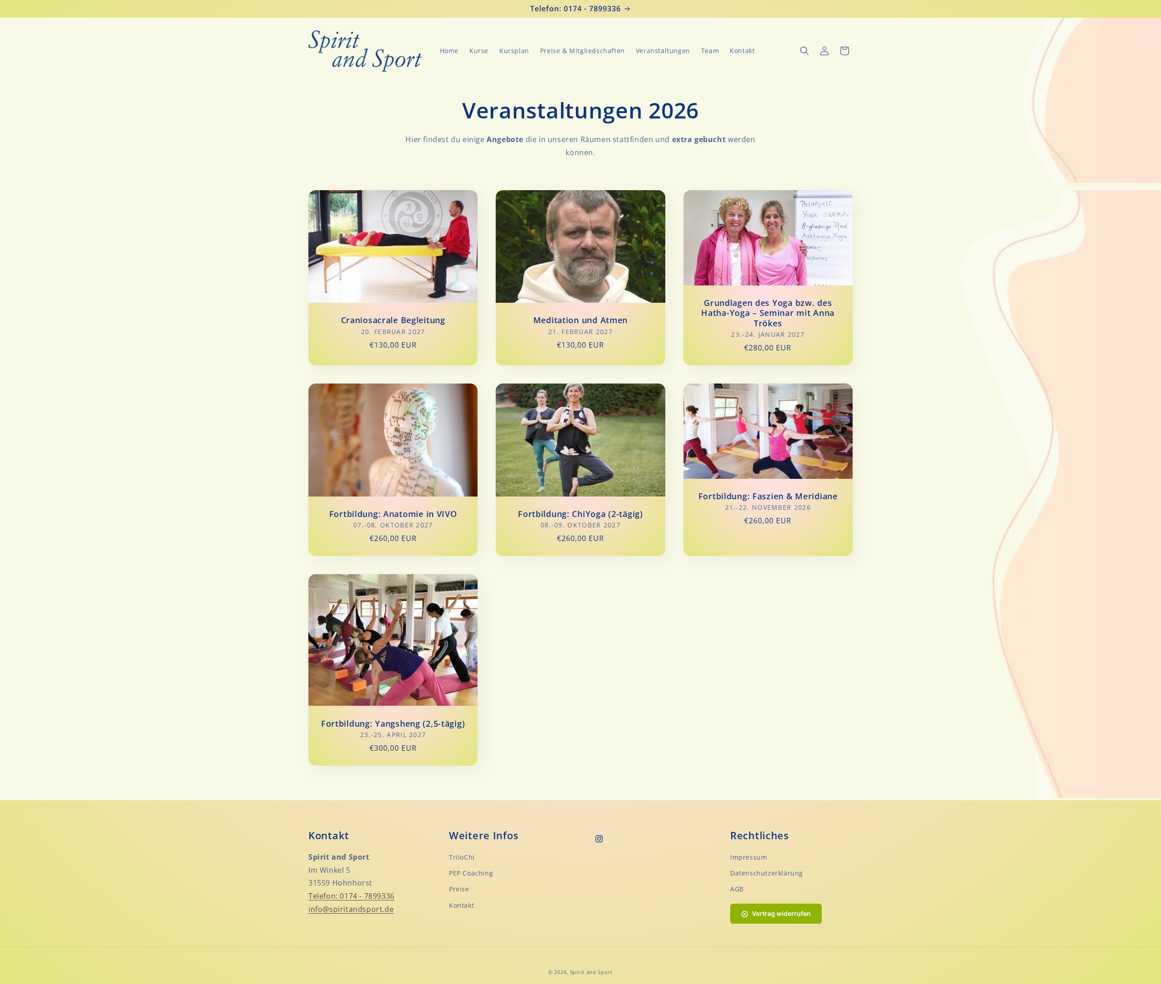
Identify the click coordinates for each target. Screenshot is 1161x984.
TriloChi (462, 857)
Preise (459, 889)
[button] (805, 51)
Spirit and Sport (591, 972)
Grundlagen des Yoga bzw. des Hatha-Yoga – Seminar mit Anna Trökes (767, 313)
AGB (737, 889)
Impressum (748, 857)
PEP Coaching (471, 873)
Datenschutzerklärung (766, 873)
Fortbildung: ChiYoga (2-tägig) (580, 514)
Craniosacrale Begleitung (393, 320)
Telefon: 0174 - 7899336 (351, 896)
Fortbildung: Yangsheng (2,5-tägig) (393, 723)
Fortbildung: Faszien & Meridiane (768, 496)
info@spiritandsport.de (351, 909)
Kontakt (461, 905)
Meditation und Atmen (580, 320)
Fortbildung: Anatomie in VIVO (393, 514)
